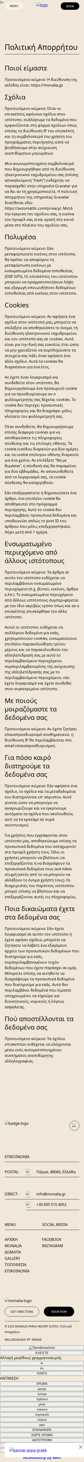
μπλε (42, 1404)
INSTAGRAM (52, 1245)
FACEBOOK (51, 1239)
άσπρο (42, 1394)
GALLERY (12, 1258)
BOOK (70, 6)
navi (42, 1425)
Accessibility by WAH (42, 1457)
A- (42, 1363)
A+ (42, 1368)
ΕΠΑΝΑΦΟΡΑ (42, 1430)
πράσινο (42, 1399)
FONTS (42, 1373)
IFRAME (37, 1340)
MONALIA (13, 1245)
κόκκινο (42, 1409)
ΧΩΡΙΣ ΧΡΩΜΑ (42, 1435)
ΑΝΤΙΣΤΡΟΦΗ (42, 1440)
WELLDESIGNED (15, 1340)
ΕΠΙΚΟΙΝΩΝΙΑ (17, 1271)
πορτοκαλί (42, 1414)
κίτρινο (42, 1419)
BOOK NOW (59, 1312)
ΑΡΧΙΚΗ (11, 1239)
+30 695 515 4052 (51, 1204)
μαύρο (42, 1389)
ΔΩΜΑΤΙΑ (13, 1252)
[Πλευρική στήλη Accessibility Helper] (42, 1347)
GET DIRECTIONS (22, 1312)
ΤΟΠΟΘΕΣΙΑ (15, 1264)
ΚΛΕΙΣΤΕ (42, 1353)
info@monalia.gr (51, 1194)
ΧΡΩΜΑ (42, 1383)
